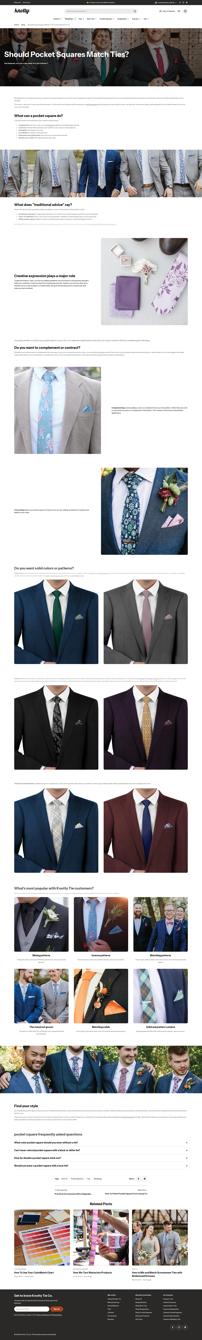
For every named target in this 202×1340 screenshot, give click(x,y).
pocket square (92, 104)
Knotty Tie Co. (25, 1334)
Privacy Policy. (57, 1315)
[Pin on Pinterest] (144, 1178)
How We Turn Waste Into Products (92, 1272)
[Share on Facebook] (138, 1178)
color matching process (54, 575)
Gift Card (26, 2)
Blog (23, 25)
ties (139, 1117)
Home (16, 25)
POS (33, 1334)
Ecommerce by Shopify (47, 1334)
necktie (141, 678)
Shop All (17, 2)
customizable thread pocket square (102, 223)
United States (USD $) (166, 3)
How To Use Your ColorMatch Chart (34, 1272)
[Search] (135, 11)
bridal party (50, 125)
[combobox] (101, 11)
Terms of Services (43, 1315)
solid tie (92, 572)
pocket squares (128, 1117)
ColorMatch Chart (77, 575)
